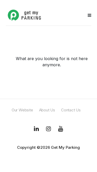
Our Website (22, 110)
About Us (47, 110)
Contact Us (71, 110)
